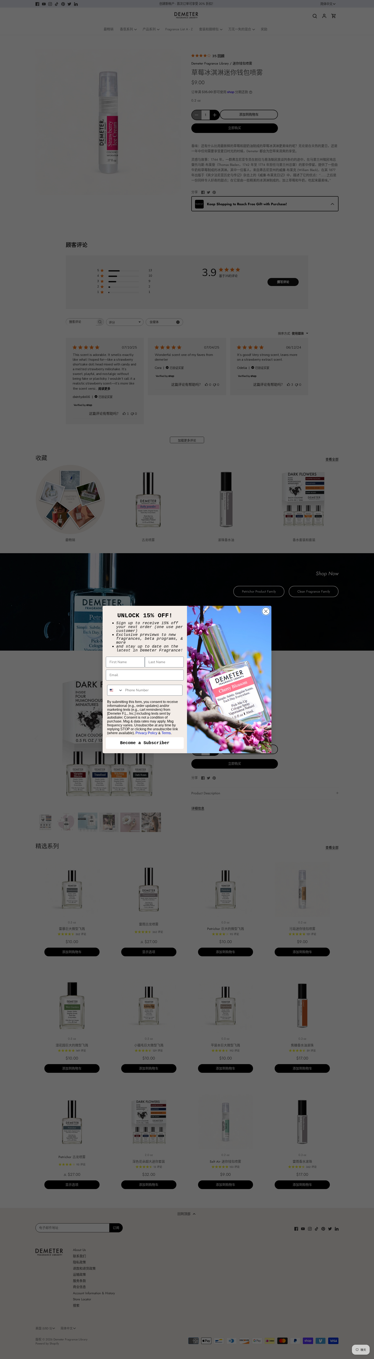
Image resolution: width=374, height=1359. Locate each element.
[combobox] (115, 690)
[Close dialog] (266, 611)
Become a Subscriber (144, 742)
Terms (166, 733)
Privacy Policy (146, 733)
